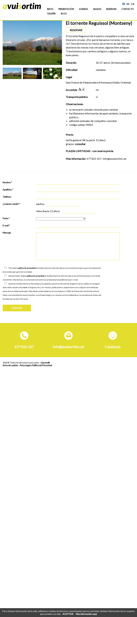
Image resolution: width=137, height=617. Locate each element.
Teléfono (7, 196)
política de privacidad (26, 268)
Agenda (83, 9)
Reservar (111, 9)
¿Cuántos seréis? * (11, 204)
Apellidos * (8, 189)
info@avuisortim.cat (68, 347)
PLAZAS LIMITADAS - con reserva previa (89, 150)
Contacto (127, 9)
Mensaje (7, 232)
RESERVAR (76, 30)
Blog (64, 13)
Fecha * (6, 218)
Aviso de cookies (10, 365)
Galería (51, 13)
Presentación (66, 9)
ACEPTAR (67, 613)
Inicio (50, 9)
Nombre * (7, 182)
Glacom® (45, 362)
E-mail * (6, 225)
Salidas (97, 9)
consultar (80, 143)
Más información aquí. (86, 614)
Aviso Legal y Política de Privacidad (36, 365)
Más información (75, 158)
